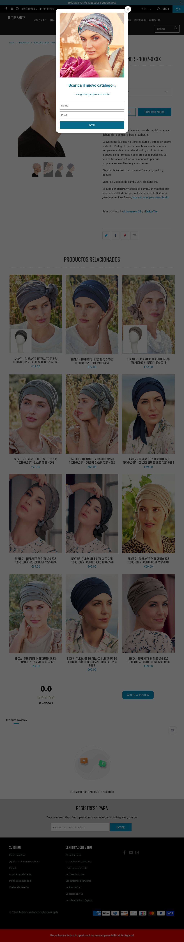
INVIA (92, 125)
